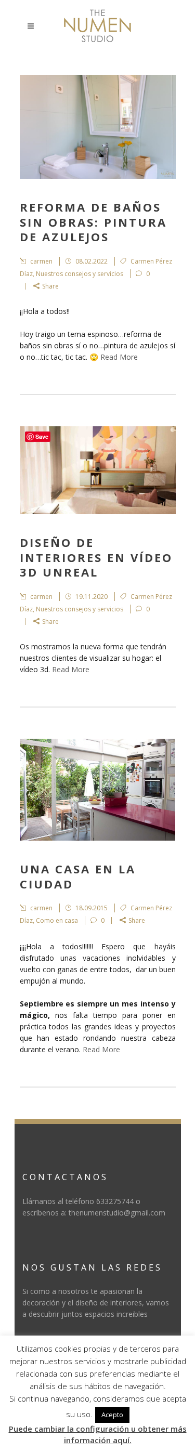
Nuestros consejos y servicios (79, 273)
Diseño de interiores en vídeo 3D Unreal (96, 557)
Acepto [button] (112, 1414)
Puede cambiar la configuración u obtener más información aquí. (98, 1434)
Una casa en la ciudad (78, 876)
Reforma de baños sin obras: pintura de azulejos (93, 221)
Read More (119, 357)
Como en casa (57, 920)
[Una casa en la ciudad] (98, 790)
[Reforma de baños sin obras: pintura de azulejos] (98, 127)
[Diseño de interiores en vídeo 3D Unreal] (98, 470)
